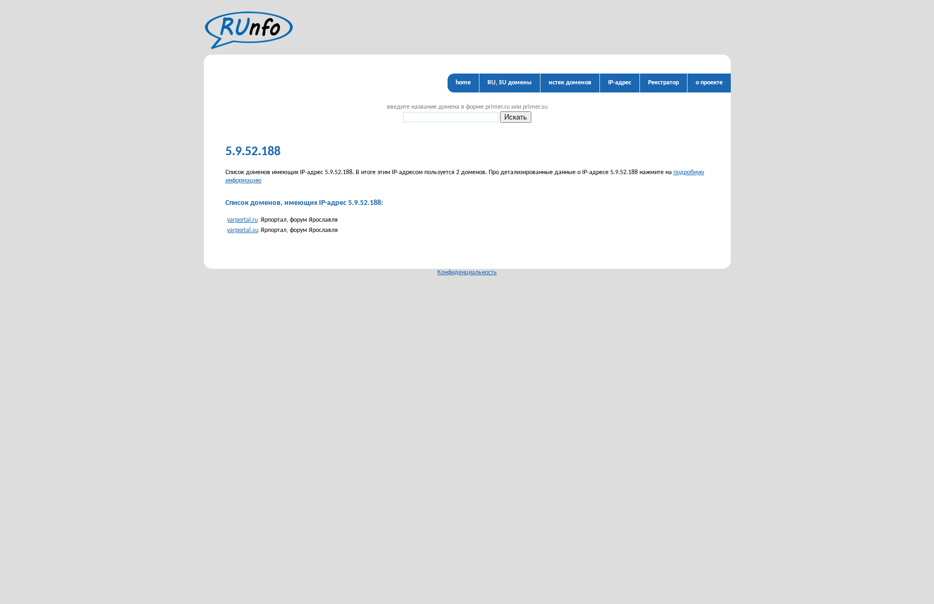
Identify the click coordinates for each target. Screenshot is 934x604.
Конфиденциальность (467, 272)
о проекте (709, 82)
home (463, 82)
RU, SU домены (510, 82)
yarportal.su (242, 230)
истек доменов (570, 82)
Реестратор (663, 82)
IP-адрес (619, 82)
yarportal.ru (242, 220)
